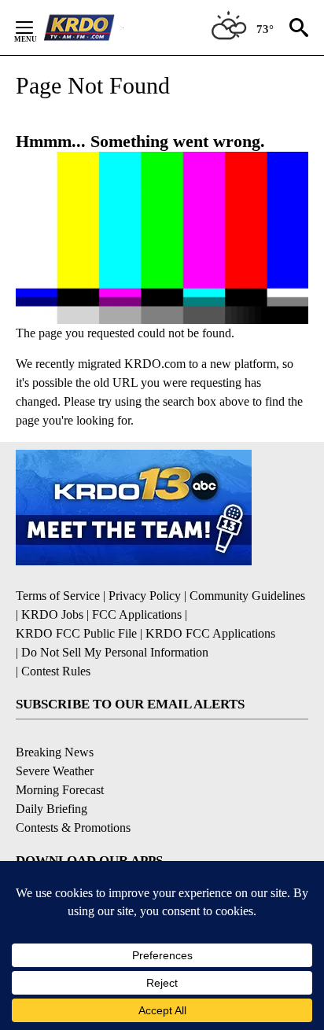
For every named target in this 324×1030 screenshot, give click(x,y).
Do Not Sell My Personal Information (114, 652)
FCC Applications (137, 614)
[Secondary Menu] (36, 27)
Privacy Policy (145, 595)
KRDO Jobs (52, 614)
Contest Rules (55, 671)
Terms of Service (58, 595)
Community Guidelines (247, 595)
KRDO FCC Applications (210, 633)
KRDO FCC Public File (76, 633)
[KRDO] (83, 27)
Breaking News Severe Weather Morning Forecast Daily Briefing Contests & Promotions (73, 789)
